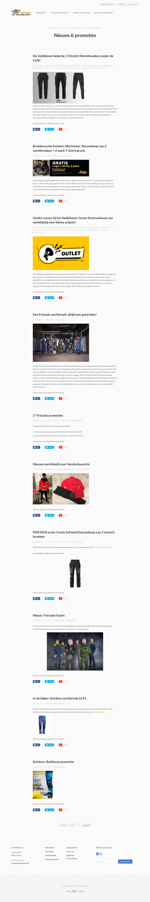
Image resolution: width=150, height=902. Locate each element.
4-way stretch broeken (103, 547)
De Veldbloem (54, 28)
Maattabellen (50, 855)
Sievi (67, 230)
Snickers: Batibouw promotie (53, 762)
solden (83, 230)
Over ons (70, 851)
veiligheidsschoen (53, 469)
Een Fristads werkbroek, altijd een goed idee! (65, 314)
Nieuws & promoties (81, 12)
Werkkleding (100, 68)
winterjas (38, 232)
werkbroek (87, 68)
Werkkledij (40, 12)
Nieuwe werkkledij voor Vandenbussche (61, 464)
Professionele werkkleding (67, 68)
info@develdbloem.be (20, 863)
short (60, 230)
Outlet (36, 230)
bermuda (55, 227)
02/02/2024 (38, 320)
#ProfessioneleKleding (69, 66)
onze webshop (99, 712)
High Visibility (92, 227)
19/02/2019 (38, 704)
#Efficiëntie (50, 66)
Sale (43, 230)
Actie (47, 156)
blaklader (38, 68)
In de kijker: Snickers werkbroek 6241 (59, 698)
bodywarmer (67, 227)
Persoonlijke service (59, 12)
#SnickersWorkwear (91, 66)
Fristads (48, 68)
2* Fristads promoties (48, 415)
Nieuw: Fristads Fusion (49, 615)
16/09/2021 (38, 421)
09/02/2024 (38, 227)
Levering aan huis (52, 859)
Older (86, 825)
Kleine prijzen (106, 227)
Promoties (49, 851)
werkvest (105, 230)
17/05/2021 (38, 469)
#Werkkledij (108, 66)
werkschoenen (83, 469)
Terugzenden (71, 847)
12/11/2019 (38, 542)
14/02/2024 (38, 156)
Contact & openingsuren (103, 12)
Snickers (55, 156)
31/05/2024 (38, 66)
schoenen (51, 230)
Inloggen (133, 4)
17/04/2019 (38, 620)
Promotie (65, 421)
